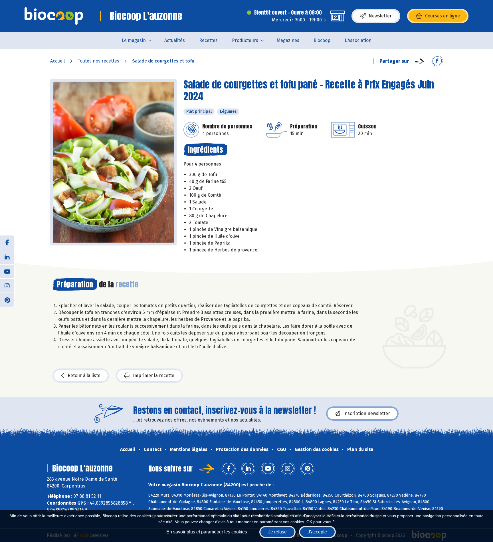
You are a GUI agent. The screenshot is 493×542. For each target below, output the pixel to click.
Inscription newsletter (366, 413)
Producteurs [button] (245, 40)
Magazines (288, 40)
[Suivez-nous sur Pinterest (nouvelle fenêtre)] (7, 300)
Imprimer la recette (153, 375)
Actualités (174, 40)
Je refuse (277, 531)
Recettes (208, 40)
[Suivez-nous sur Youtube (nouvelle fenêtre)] (7, 271)
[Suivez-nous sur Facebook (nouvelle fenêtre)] (7, 242)
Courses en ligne (442, 16)
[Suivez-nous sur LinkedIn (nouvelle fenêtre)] (7, 257)
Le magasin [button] (134, 40)
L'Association (358, 40)
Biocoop (322, 40)
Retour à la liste (84, 375)
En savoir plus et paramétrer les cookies (206, 531)
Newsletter (380, 16)
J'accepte (317, 531)
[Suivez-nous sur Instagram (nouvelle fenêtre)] (7, 285)
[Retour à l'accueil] (54, 16)
